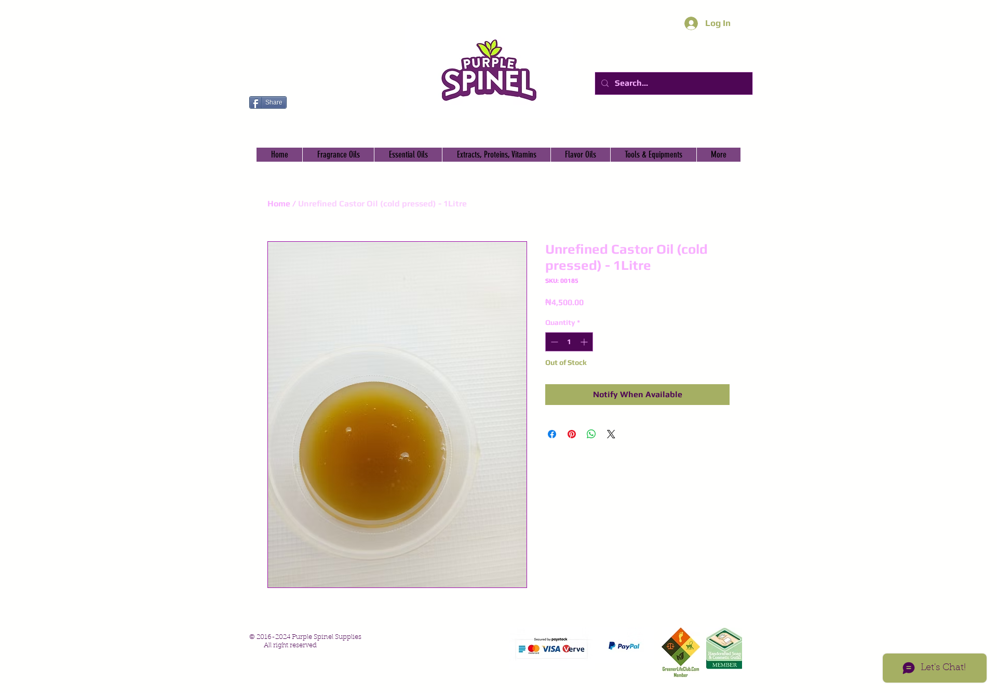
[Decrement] (553, 342)
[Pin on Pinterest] (571, 434)
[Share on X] (611, 434)
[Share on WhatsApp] (591, 434)
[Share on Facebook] (552, 434)
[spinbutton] (569, 342)
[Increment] (584, 342)
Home (278, 203)
